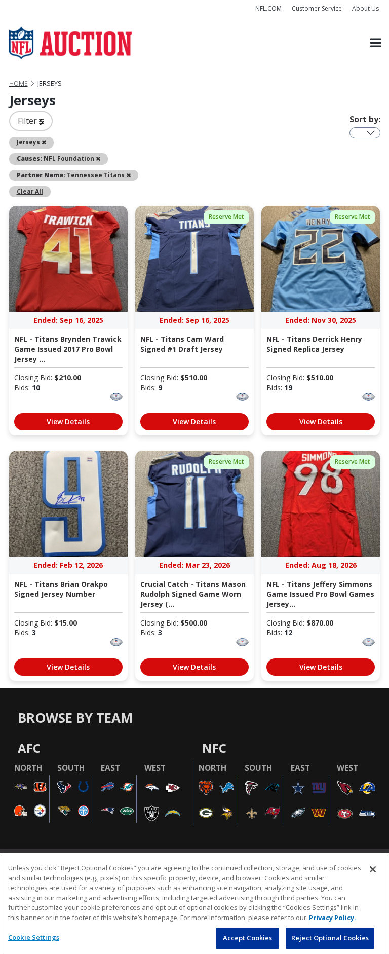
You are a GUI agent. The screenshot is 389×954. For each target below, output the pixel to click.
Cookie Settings (33, 937)
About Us (365, 8)
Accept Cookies (248, 937)
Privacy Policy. (332, 917)
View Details (68, 421)
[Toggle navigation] (375, 43)
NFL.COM (268, 8)
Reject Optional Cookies (330, 937)
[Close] (373, 869)
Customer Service (317, 8)
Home (18, 83)
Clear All (30, 191)
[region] (194, 903)
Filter (28, 120)
